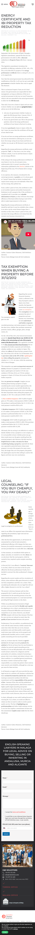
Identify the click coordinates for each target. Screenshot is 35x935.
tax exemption (27, 309)
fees (17, 499)
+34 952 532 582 (10, 872)
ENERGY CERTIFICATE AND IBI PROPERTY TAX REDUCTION (16, 21)
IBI (29, 33)
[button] (4, 4)
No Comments (10, 288)
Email (5, 787)
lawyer (13, 500)
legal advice (18, 286)
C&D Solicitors (14, 921)
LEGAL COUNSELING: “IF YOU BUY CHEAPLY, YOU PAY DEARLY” (17, 486)
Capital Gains (21, 283)
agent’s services (25, 497)
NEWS (23, 921)
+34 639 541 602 (10, 877)
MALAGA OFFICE (10, 895)
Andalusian (23, 32)
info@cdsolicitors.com (12, 875)
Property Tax (12, 35)
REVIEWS (29, 921)
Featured (24, 284)
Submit (6, 834)
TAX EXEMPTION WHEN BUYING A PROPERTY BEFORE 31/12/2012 (17, 272)
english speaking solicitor (18, 33)
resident (22, 287)
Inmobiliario (5, 500)
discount (4, 33)
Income (11, 286)
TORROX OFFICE (10, 887)
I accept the (15, 812)
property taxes (27, 107)
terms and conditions (18, 812)
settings (15, 929)
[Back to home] (17, 4)
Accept (5, 932)
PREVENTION (5, 501)
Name (5, 778)
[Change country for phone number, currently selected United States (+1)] (5, 828)
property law (13, 287)
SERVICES (4, 921)
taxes (3, 288)
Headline (4, 286)
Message (6, 796)
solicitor (29, 287)
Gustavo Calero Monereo (18, 31)
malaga (4, 35)
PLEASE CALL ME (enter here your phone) (16, 824)
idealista (22, 166)
